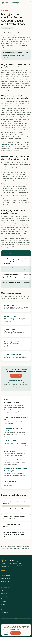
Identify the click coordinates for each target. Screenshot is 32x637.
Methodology (4, 593)
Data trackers (4, 584)
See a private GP (16, 375)
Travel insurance (5, 581)
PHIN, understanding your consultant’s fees (16, 418)
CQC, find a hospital (10, 481)
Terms (2, 607)
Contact (3, 598)
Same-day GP (4, 573)
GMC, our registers (9, 451)
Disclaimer (3, 601)
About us (3, 590)
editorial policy (22, 386)
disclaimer (15, 548)
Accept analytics (15, 632)
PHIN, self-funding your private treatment (13, 429)
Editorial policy (4, 596)
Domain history (5, 612)
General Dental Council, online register (16, 460)
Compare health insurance (16, 380)
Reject (6, 632)
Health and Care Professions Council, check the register (15, 470)
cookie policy (6, 629)
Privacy (3, 604)
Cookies (3, 609)
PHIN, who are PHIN (10, 441)
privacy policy (15, 629)
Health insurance (5, 578)
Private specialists (5, 575)
